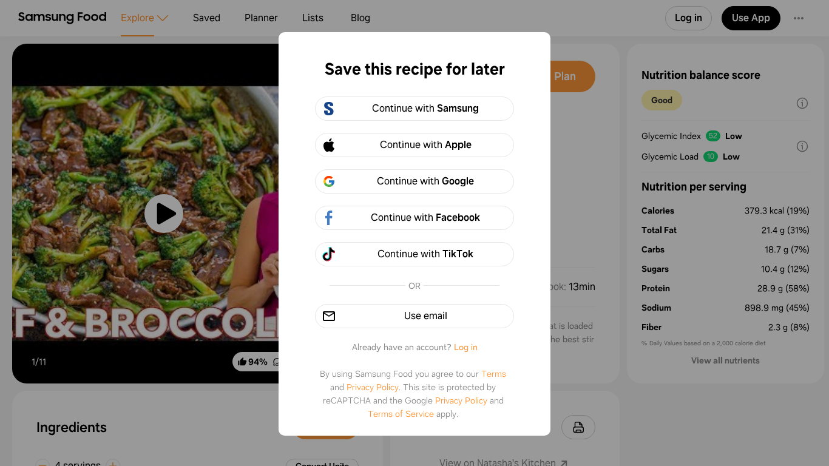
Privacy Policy (373, 387)
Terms (493, 373)
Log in (466, 347)
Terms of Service (401, 413)
